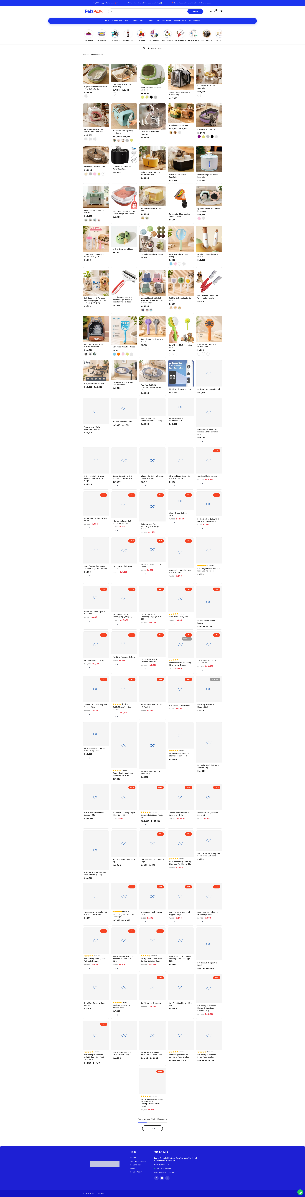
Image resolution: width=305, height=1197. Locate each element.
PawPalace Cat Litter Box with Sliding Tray (94, 749)
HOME (107, 21)
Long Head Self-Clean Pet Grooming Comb (208, 913)
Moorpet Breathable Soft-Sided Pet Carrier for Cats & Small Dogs (152, 300)
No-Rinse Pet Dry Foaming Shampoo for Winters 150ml (180, 863)
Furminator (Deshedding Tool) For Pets (179, 215)
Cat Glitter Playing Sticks (179, 705)
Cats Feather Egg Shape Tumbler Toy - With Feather (95, 567)
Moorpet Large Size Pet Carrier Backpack (93, 345)
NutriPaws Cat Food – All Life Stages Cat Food (179, 754)
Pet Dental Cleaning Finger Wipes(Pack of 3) (124, 814)
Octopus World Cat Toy (94, 660)
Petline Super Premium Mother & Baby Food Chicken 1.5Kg (206, 1008)
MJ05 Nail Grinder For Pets (180, 389)
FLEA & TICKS (167, 21)
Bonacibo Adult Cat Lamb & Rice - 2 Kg (208, 766)
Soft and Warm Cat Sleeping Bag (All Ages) (122, 615)
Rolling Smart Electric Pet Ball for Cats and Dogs (151, 960)
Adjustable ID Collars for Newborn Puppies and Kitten (123, 958)
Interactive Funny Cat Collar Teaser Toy (122, 522)
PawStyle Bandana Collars (124, 657)
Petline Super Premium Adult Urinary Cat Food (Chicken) (94, 1057)
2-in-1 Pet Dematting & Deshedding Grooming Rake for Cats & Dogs (122, 299)
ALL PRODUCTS (117, 21)
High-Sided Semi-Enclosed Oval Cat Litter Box (95, 88)
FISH (158, 21)
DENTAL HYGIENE (194, 21)
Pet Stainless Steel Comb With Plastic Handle (207, 297)
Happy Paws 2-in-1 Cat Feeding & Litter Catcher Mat (207, 432)
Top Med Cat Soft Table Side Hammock (123, 383)
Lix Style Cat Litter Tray (122, 422)
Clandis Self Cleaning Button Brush (206, 345)
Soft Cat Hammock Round (208, 389)
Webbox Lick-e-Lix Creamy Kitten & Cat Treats (180, 664)
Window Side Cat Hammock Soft (176, 419)
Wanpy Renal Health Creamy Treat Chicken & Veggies (94, 1148)
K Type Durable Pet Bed (94, 384)
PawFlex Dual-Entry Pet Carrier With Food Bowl (94, 130)
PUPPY (151, 21)
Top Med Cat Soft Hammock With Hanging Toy (151, 387)
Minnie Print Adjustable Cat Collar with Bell (152, 477)
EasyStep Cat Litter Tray (94, 167)
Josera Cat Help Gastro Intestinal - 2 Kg (179, 814)
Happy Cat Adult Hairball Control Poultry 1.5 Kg (95, 873)
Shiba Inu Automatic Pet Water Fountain (151, 173)
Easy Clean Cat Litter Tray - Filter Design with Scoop (124, 212)
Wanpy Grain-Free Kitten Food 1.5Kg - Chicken (123, 774)
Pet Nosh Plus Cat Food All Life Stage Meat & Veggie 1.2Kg (180, 958)
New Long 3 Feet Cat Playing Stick (206, 705)
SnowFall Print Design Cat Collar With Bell (180, 571)
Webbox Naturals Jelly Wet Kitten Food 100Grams (208, 854)
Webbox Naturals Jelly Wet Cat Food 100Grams (95, 913)
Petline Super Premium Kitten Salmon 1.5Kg (122, 1053)
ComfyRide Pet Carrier (178, 125)
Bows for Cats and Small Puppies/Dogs (179, 913)
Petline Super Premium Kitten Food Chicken (206, 1056)
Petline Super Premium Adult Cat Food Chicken (179, 1056)
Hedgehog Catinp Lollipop (152, 254)
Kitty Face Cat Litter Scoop (124, 347)
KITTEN (135, 21)
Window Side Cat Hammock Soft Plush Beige (152, 419)
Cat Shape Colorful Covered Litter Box (149, 660)
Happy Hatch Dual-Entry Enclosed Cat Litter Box (123, 477)
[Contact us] (300, 1192)
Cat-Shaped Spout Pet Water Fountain (122, 167)
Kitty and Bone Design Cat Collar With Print (180, 477)
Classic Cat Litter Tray (206, 129)
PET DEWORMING (180, 21)
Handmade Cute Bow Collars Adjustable (150, 1097)
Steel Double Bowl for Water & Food (121, 1006)
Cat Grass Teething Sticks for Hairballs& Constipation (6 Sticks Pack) (95, 1102)
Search (195, 11)
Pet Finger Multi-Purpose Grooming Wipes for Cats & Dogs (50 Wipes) (95, 300)
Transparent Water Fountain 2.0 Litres (92, 428)
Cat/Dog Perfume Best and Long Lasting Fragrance (208, 569)
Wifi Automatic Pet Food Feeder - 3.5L (94, 814)
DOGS (142, 21)
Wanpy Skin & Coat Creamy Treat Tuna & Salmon (122, 1148)
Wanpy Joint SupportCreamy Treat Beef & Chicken (180, 1101)
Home (85, 54)
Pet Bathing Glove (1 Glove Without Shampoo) (95, 960)
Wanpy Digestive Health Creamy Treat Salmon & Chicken (151, 1167)
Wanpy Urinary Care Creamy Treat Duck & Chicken (206, 1101)
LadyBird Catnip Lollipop (123, 249)
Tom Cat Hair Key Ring (178, 617)
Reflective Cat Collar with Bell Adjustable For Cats (208, 520)
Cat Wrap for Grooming (151, 1003)
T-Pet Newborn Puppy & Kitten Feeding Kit (94, 255)
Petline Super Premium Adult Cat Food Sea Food (151, 1053)
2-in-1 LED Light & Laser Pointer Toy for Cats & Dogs (94, 478)
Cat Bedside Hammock (207, 476)
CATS (127, 21)
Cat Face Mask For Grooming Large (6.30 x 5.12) (151, 616)
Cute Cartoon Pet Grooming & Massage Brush (150, 526)
